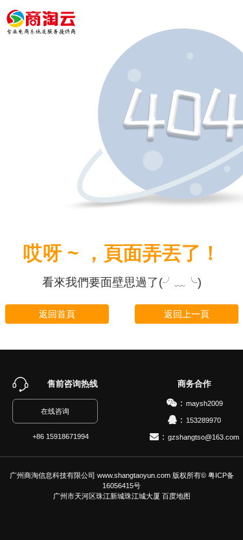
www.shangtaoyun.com (133, 475)
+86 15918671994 (60, 436)
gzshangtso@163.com (203, 437)
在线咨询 (55, 411)
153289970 (203, 420)
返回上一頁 (186, 314)
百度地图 (176, 496)
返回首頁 (57, 314)
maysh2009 (204, 403)
